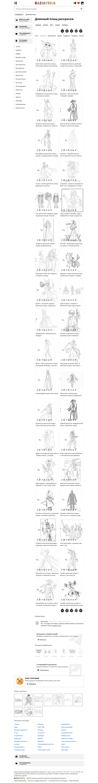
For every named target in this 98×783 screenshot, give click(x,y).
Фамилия (41, 741)
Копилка (40, 730)
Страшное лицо (19, 750)
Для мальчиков (21, 72)
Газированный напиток (46, 744)
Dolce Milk (41, 727)
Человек (65, 25)
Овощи (18, 93)
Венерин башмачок (20, 730)
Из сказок (19, 83)
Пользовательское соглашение (58, 780)
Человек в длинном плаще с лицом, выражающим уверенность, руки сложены (45, 246)
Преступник (65, 747)
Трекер (16, 724)
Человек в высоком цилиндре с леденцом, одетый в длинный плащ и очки (46, 545)
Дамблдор (17, 738)
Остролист (41, 733)
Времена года (20, 57)
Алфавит (19, 50)
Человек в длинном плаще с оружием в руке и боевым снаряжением (70, 336)
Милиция (41, 736)
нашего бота (56, 625)
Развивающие (21, 104)
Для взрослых (20, 64)
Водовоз (41, 724)
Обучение (19, 90)
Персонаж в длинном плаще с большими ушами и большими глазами (46, 66)
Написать (43, 640)
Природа (19, 101)
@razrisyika (52, 621)
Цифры (18, 54)
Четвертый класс (67, 733)
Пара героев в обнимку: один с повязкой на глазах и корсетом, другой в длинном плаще (71, 216)
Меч (51, 25)
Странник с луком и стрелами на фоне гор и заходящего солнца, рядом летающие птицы (71, 186)
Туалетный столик (44, 750)
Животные (19, 75)
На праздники (20, 86)
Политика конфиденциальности (37, 780)
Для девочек (20, 68)
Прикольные (20, 108)
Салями (16, 744)
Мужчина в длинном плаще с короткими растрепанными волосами (46, 425)
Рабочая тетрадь (67, 738)
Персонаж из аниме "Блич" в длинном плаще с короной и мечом (70, 366)
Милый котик (65, 736)
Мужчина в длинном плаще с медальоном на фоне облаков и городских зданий (71, 485)
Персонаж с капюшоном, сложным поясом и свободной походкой (70, 395)
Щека (16, 727)
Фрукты (18, 97)
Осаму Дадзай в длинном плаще (47, 393)
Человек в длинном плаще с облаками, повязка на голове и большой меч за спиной (46, 126)
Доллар (40, 738)
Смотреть (32, 684)
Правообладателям (20, 780)
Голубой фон (18, 736)
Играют (63, 730)
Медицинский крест (21, 741)
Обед (39, 747)
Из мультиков (20, 79)
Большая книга (19, 747)
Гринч (63, 744)
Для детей (19, 61)
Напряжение (65, 724)
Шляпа (45, 25)
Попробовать (44, 670)
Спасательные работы (68, 741)
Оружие (38, 25)
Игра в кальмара (66, 727)
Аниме (18, 46)
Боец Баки (64, 750)
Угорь (16, 733)
